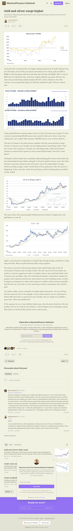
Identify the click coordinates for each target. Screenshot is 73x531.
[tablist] (11, 374)
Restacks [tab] (15, 374)
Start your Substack (32, 523)
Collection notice (49, 518)
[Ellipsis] (68, 390)
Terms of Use (45, 490)
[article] (36, 454)
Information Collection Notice (36, 492)
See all (8, 491)
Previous (11, 361)
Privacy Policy (50, 492)
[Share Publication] (51, 3)
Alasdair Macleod (16, 456)
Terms (42, 518)
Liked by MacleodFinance (16, 392)
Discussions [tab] (17, 444)
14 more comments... (10, 435)
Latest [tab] (11, 444)
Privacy (37, 518)
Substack (27, 527)
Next (63, 361)
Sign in (67, 3)
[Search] (47, 3)
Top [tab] (6, 444)
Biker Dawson (12, 390)
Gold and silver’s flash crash (16, 450)
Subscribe (58, 3)
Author (10, 418)
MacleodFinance (13, 20)
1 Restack (24, 348)
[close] (53, 459)
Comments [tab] (8, 374)
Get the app (45, 523)
